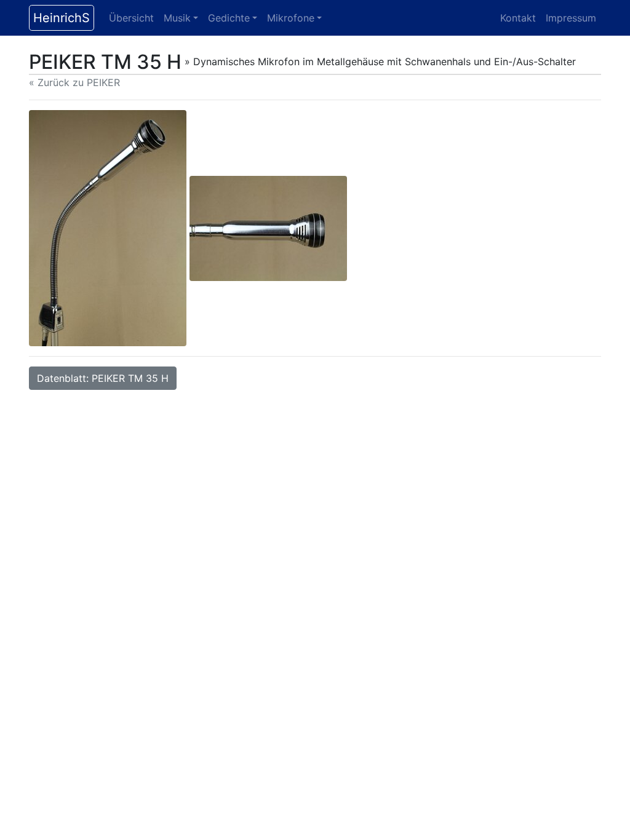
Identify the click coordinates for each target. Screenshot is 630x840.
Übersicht (131, 18)
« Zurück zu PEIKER (74, 82)
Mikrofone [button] (290, 18)
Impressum (571, 18)
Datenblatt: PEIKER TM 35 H (103, 378)
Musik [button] (177, 18)
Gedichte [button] (229, 18)
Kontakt (518, 18)
